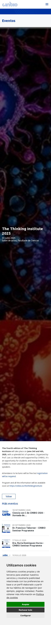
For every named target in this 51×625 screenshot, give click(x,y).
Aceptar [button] (25, 604)
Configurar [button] (25, 615)
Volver (9, 496)
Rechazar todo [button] (25, 610)
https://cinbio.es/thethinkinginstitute (26, 486)
